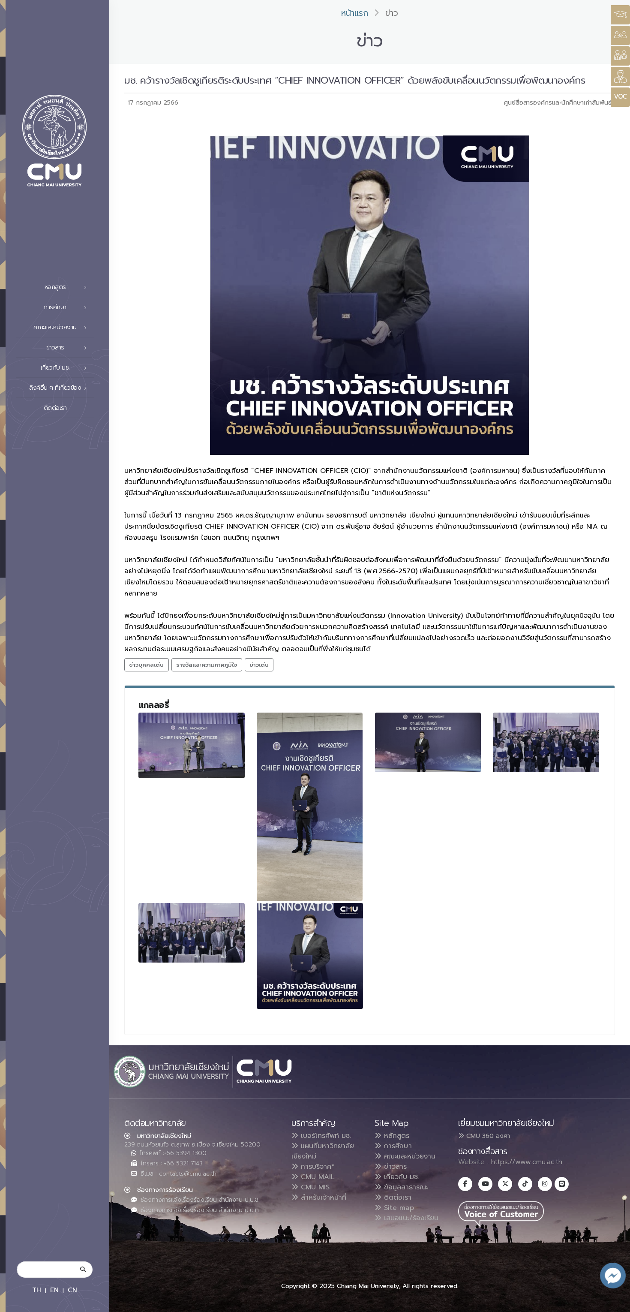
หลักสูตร (395, 1136)
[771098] (191, 933)
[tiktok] (525, 1184)
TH (36, 1290)
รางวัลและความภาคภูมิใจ (206, 665)
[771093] (428, 742)
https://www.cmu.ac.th (526, 1162)
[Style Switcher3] (620, 14)
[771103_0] (191, 746)
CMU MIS (314, 1187)
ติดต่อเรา (55, 407)
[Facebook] (465, 1184)
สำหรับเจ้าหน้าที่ (322, 1197)
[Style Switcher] (620, 35)
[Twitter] (505, 1184)
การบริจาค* (316, 1167)
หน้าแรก (354, 13)
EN (54, 1290)
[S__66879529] (310, 956)
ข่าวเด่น (259, 665)
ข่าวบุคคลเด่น (146, 665)
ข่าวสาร (394, 1167)
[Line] (562, 1184)
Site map (397, 1208)
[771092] (310, 807)
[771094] (546, 742)
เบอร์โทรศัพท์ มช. (324, 1136)
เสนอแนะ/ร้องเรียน (409, 1218)
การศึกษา (396, 1146)
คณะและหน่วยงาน (408, 1156)
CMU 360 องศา (487, 1135)
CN (72, 1290)
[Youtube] (485, 1184)
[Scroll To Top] (615, 1302)
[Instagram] (545, 1184)
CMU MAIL (316, 1177)
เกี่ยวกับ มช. (400, 1177)
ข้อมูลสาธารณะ (404, 1187)
